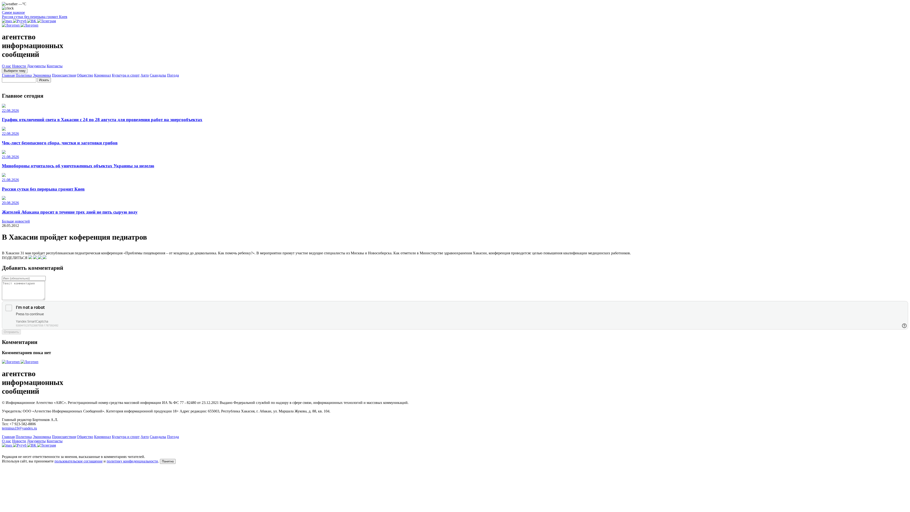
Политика (24, 75)
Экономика (42, 75)
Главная (8, 75)
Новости (19, 66)
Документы (36, 66)
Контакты (55, 66)
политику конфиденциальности (132, 461)
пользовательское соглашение (79, 461)
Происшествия (64, 75)
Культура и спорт (126, 75)
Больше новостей (16, 221)
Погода (173, 75)
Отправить (11, 332)
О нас (6, 66)
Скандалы (158, 75)
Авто (145, 75)
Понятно (168, 461)
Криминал (102, 75)
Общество (85, 75)
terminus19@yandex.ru (19, 428)
